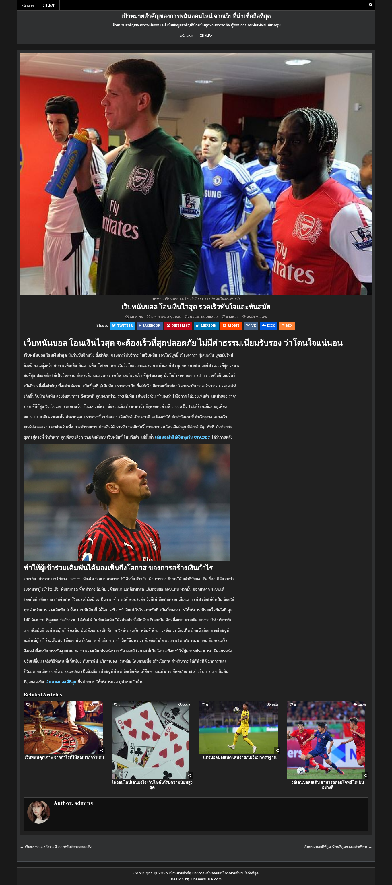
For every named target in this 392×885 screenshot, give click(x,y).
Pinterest (181, 325)
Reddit (234, 325)
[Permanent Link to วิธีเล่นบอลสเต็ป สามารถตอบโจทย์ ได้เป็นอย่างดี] (327, 740)
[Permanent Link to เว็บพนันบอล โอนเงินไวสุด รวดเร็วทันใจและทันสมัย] (196, 174)
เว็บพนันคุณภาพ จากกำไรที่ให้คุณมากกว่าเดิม (64, 757)
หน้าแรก (27, 5)
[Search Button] (371, 5)
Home (157, 299)
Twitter (125, 325)
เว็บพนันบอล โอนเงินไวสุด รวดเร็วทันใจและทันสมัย (195, 307)
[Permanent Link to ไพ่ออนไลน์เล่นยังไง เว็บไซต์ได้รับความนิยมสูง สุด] (152, 740)
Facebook (151, 325)
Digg (271, 325)
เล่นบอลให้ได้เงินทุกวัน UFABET (182, 437)
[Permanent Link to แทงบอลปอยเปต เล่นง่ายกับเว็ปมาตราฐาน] (239, 727)
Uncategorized (204, 317)
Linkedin (208, 325)
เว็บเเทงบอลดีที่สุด (60, 682)
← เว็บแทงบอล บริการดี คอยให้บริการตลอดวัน (56, 847)
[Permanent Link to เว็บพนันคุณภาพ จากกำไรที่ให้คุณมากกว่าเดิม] (64, 727)
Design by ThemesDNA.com (196, 879)
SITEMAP (49, 5)
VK (253, 325)
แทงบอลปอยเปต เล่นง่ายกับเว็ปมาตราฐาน (240, 757)
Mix (289, 325)
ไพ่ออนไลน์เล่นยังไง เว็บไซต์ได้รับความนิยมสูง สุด (152, 785)
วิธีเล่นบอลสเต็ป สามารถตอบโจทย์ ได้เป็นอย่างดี (327, 785)
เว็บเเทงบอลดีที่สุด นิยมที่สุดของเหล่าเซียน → (338, 847)
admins (136, 317)
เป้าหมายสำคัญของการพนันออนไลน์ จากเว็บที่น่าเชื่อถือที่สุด (196, 16)
